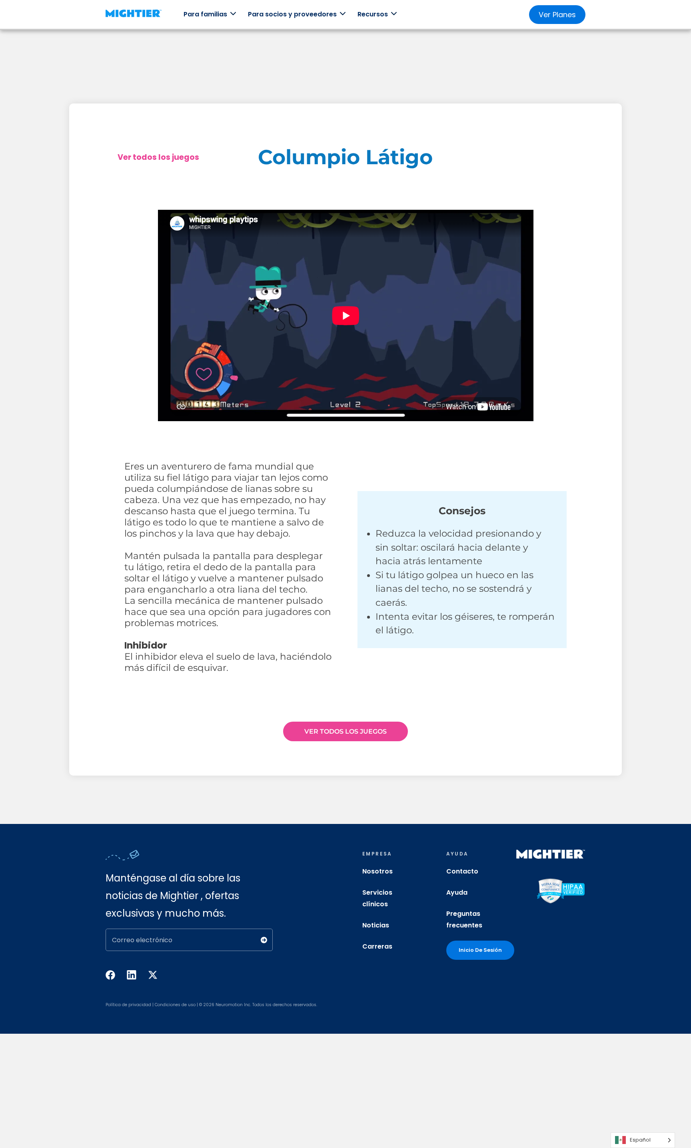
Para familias (205, 14)
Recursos (372, 14)
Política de (116, 1005)
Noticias (375, 925)
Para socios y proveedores (292, 14)
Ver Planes (557, 15)
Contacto (462, 871)
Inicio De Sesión (480, 950)
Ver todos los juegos (158, 157)
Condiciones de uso (175, 1005)
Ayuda (456, 892)
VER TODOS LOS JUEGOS (345, 731)
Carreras (377, 946)
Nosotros (377, 871)
